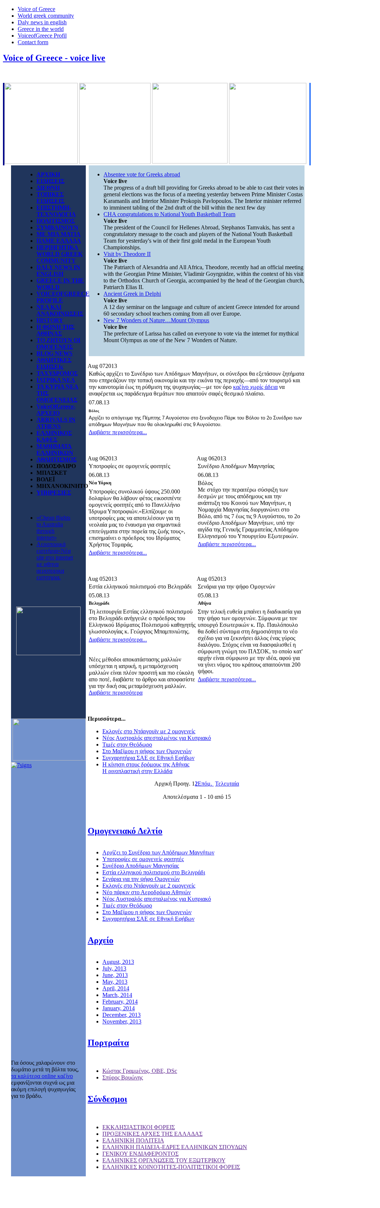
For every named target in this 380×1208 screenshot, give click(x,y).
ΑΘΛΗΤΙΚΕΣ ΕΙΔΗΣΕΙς (53, 363)
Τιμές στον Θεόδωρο (127, 744)
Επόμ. (206, 783)
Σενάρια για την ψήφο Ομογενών (141, 879)
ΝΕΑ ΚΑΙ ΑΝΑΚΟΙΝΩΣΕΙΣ (59, 310)
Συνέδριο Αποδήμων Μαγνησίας (140, 866)
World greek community (46, 16)
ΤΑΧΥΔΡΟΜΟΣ (57, 373)
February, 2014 (120, 1001)
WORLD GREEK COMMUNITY (59, 257)
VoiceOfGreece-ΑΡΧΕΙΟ (55, 409)
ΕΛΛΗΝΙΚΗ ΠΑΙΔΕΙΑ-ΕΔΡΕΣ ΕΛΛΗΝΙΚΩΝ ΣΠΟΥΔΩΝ (174, 1147)
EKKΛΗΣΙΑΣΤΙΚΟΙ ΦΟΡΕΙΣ (138, 1127)
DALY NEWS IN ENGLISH (58, 270)
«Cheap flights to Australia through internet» (53, 528)
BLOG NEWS (54, 353)
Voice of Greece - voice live (54, 58)
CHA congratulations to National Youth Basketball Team (169, 214)
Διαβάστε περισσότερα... (118, 432)
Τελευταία (227, 783)
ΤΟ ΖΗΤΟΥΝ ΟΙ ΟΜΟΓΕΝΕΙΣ (58, 343)
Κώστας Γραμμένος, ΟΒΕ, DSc (139, 1071)
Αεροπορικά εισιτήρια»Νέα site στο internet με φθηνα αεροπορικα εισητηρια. (54, 560)
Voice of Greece (36, 9)
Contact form (33, 42)
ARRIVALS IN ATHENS (55, 423)
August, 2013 (118, 962)
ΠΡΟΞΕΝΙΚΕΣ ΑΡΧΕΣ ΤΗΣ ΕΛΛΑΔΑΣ (152, 1134)
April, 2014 (115, 988)
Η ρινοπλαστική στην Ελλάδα (137, 771)
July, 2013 (114, 968)
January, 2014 (118, 1008)
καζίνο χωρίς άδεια (255, 387)
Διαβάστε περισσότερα (115, 692)
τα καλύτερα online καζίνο (42, 1076)
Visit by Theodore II (127, 254)
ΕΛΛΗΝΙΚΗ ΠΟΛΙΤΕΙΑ (133, 1140)
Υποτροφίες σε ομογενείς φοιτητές (143, 859)
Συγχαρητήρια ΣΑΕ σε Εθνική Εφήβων (148, 758)
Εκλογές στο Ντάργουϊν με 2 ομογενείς (148, 731)
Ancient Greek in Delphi (132, 294)
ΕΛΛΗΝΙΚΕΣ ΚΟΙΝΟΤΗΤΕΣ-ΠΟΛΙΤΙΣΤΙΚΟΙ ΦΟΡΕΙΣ (171, 1167)
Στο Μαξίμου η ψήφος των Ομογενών (146, 751)
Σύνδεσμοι (107, 1099)
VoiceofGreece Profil (42, 35)
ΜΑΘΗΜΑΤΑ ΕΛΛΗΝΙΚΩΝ (54, 449)
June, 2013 (115, 975)
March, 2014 (117, 995)
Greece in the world (41, 29)
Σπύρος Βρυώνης (122, 1077)
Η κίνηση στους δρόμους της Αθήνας (145, 764)
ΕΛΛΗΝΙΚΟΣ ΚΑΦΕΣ (54, 436)
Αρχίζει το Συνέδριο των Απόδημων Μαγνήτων (158, 852)
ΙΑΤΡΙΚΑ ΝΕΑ (55, 380)
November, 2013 (121, 1021)
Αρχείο (100, 940)
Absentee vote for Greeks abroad (141, 174)
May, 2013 (114, 982)
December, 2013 (121, 1015)
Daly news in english (42, 22)
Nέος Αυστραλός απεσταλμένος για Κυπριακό (156, 738)
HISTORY (49, 320)
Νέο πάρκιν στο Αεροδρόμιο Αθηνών (146, 892)
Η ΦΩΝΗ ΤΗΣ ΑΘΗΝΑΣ (55, 330)
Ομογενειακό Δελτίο (125, 831)
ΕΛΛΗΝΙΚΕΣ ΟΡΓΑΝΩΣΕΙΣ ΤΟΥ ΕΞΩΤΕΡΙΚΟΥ (163, 1160)
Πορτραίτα (108, 1042)
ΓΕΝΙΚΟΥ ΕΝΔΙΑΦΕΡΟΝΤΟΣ (140, 1154)
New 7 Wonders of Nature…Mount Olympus (156, 320)
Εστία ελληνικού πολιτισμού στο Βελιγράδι (153, 872)
